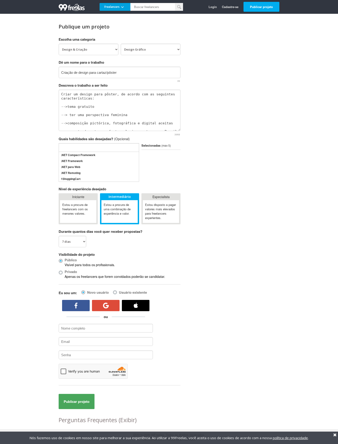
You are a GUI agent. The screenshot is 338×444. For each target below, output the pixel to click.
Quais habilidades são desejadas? (94, 138)
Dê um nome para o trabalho (81, 62)
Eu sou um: (68, 292)
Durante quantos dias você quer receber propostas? (100, 231)
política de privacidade (290, 437)
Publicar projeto (261, 7)
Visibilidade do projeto (77, 254)
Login (213, 7)
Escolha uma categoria (77, 39)
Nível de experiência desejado (82, 188)
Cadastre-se (230, 7)
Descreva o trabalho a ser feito (83, 85)
